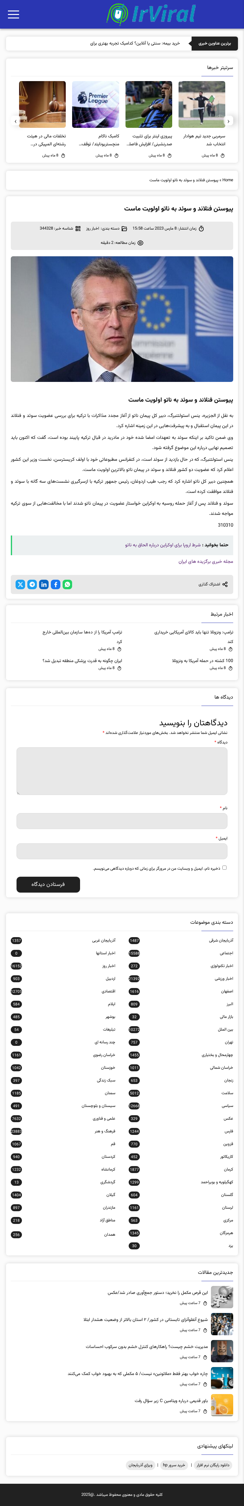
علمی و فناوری (63, 1119)
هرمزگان (181, 1233)
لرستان (181, 1208)
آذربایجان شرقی (181, 940)
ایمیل (221, 838)
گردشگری (64, 1182)
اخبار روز (92, 228)
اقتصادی (63, 991)
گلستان (182, 1195)
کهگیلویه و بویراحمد (181, 1182)
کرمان (181, 1169)
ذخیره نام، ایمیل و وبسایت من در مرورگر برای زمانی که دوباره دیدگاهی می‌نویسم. (156, 869)
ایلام (64, 1004)
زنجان (182, 1080)
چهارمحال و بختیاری (181, 1055)
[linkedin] (44, 584)
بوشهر (64, 1017)
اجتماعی (181, 953)
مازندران (64, 1208)
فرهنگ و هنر (63, 1131)
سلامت (181, 1093)
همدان (64, 1235)
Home (227, 180)
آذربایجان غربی (63, 940)
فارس (181, 1131)
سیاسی (181, 1106)
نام (223, 808)
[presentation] (228, 120)
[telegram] (32, 584)
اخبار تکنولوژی (182, 966)
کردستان (64, 1157)
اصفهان (181, 991)
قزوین (182, 1144)
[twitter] (20, 584)
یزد (182, 1246)
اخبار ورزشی (181, 979)
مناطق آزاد (64, 1220)
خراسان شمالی (181, 1068)
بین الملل (181, 1029)
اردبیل (64, 979)
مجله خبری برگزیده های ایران (206, 561)
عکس (182, 1119)
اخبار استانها (65, 953)
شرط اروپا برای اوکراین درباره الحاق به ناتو (163, 545)
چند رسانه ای (65, 1042)
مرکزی (182, 1220)
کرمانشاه (63, 1169)
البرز (182, 1004)
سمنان (63, 1093)
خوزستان (63, 1068)
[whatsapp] (67, 584)
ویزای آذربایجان (140, 1465)
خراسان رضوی (63, 1055)
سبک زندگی (64, 1080)
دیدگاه (220, 742)
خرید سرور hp (174, 1465)
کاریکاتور (182, 1157)
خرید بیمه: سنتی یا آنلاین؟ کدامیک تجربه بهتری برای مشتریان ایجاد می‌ (119, 43)
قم (63, 1144)
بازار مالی (182, 1017)
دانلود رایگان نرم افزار (213, 1465)
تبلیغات (64, 1029)
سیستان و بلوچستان (64, 1106)
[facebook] (55, 584)
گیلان (63, 1195)
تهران (182, 1042)
